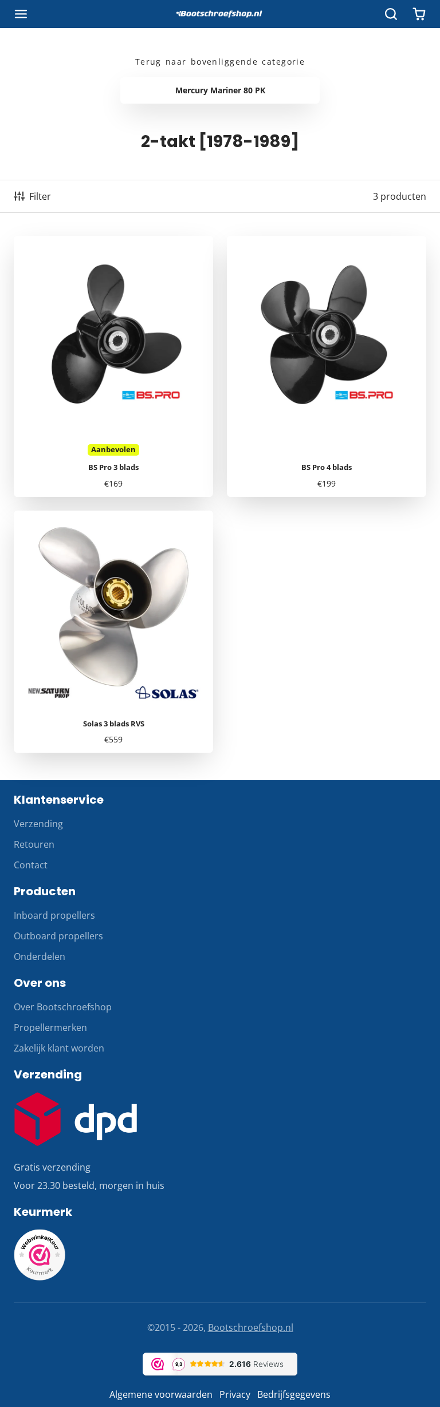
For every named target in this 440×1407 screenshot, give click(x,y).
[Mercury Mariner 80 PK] (220, 90)
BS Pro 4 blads (326, 366)
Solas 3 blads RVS (113, 632)
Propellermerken (50, 1027)
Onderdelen (39, 956)
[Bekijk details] (76, 1119)
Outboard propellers (58, 936)
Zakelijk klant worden (59, 1048)
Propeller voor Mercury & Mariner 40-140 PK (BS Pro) (113, 366)
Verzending (38, 823)
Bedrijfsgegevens (294, 1394)
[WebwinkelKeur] (39, 1277)
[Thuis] (220, 14)
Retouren (34, 844)
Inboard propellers (54, 915)
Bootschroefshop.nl (250, 1327)
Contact (31, 865)
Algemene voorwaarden (161, 1394)
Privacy (234, 1394)
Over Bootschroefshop (63, 1007)
